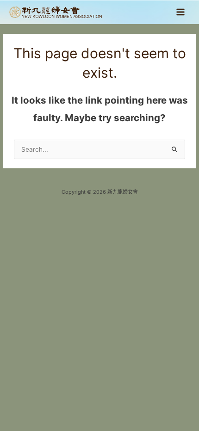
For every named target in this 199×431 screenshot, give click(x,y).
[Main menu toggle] (180, 12)
